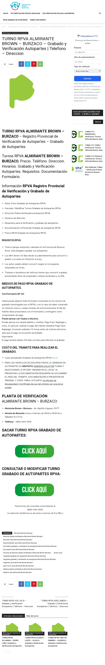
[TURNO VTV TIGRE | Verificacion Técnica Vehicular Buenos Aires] (77, 148)
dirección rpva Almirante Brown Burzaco (17, 540)
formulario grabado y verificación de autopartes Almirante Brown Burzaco (30, 546)
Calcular (87, 78)
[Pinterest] (34, 64)
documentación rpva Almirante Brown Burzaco (20, 543)
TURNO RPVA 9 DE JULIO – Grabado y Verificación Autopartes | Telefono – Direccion (17, 603)
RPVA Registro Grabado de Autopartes (22, 26)
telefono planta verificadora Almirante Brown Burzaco (22, 569)
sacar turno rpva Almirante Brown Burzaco (18, 566)
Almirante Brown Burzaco (23, 533)
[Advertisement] (71, 6)
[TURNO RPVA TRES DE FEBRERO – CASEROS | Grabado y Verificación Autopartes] (58, 628)
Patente (77, 48)
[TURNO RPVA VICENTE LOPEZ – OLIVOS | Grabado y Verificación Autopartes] (35, 628)
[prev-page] (3, 651)
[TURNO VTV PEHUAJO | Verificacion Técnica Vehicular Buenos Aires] (77, 159)
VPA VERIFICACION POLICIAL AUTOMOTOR (58, 13)
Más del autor (33, 616)
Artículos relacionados (13, 616)
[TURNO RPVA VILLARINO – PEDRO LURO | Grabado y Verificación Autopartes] (12, 628)
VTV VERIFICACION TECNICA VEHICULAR (25, 13)
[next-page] (8, 651)
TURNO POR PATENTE (38, 20)
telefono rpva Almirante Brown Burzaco (17, 572)
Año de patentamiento (84, 57)
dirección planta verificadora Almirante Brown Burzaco (23, 536)
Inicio (4, 26)
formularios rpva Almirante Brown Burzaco (18, 549)
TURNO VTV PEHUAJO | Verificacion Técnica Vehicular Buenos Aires (94, 158)
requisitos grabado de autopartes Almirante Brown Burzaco (24, 556)
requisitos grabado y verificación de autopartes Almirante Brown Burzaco (29, 559)
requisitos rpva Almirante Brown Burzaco (18, 562)
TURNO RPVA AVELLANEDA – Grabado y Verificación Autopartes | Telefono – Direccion (52, 603)
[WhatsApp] (40, 64)
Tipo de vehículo (82, 67)
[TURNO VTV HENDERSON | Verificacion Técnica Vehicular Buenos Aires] (77, 134)
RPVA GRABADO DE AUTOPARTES (15, 20)
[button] (100, 13)
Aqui (54, 357)
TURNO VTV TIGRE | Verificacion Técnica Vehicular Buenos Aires (94, 147)
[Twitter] (27, 64)
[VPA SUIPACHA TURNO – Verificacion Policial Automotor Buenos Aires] (77, 170)
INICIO (5, 13)
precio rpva (58, 553)
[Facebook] (21, 64)
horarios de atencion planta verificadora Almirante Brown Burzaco (27, 553)
